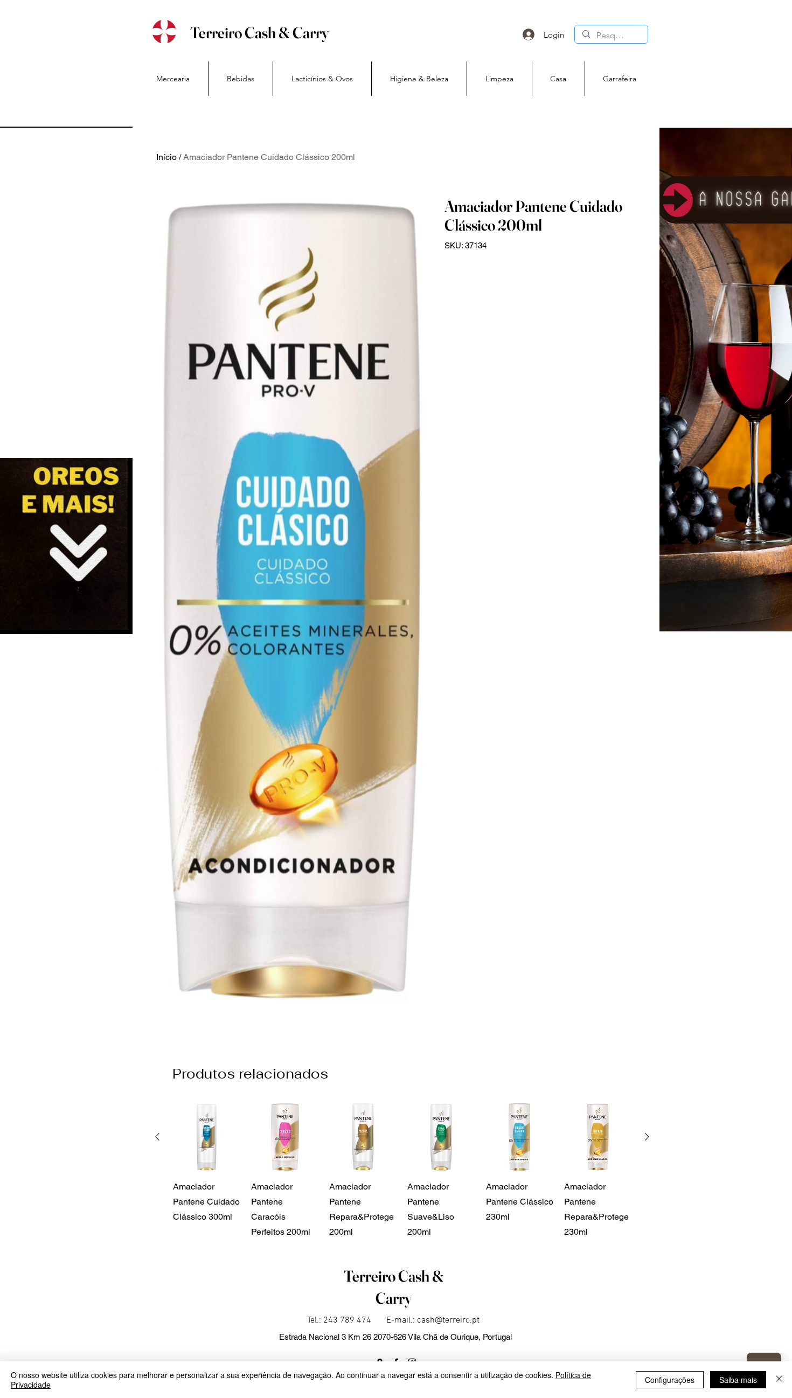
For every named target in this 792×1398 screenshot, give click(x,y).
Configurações (669, 1379)
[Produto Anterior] (157, 1136)
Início (166, 157)
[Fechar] (779, 1379)
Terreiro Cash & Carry (259, 32)
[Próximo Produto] (647, 1136)
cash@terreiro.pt (448, 1320)
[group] (402, 1171)
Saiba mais (738, 1379)
